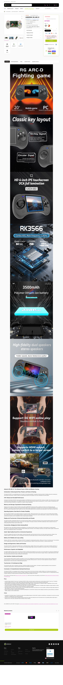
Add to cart (32, 629)
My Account (12, 649)
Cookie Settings (2, 660)
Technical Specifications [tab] (14, 61)
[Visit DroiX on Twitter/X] (58, 644)
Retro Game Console (45, 603)
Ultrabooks (26, 649)
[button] (55, 5)
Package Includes (29, 37)
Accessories (26, 653)
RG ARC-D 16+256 (54, 30)
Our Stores (5, 649)
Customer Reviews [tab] (27, 61)
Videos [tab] (21, 61)
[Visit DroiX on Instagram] (56, 644)
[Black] (46, 25)
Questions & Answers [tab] (35, 61)
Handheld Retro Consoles (37, 603)
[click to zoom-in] (14, 25)
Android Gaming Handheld (15, 11)
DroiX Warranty (29, 30)
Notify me (51, 40)
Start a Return (14, 1)
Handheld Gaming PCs (20, 651)
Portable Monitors (20, 653)
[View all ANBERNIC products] (27, 15)
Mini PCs (19, 649)
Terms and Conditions (13, 654)
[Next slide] (23, 38)
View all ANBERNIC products (34, 15)
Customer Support (30, 35)
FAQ (11, 651)
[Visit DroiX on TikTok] (49, 644)
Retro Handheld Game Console (53, 603)
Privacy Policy (5, 654)
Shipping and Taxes (30, 32)
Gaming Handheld (8, 11)
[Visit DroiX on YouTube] (51, 644)
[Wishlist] (22, 18)
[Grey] (49, 25)
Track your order (7, 1)
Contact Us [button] (55, 8)
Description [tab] (7, 61)
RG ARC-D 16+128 (48, 30)
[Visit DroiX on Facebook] (53, 644)
